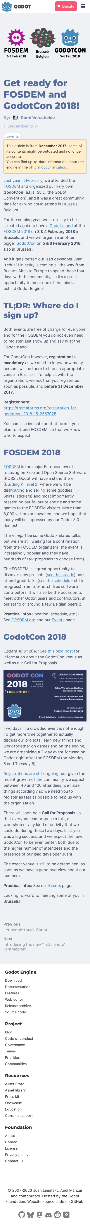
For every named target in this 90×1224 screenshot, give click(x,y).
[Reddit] (57, 1215)
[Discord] (48, 1215)
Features (12, 993)
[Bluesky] (30, 1215)
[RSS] (66, 1215)
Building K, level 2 (21, 484)
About (10, 1135)
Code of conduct (19, 1038)
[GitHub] (21, 1215)
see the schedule (54, 580)
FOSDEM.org (23, 620)
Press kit (12, 1096)
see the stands (60, 574)
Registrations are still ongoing (31, 773)
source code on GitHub (63, 1201)
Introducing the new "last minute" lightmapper (34, 946)
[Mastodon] (39, 1215)
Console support (19, 1115)
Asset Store (14, 1084)
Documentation (17, 987)
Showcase (13, 1103)
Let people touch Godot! (25, 930)
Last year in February (22, 180)
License (11, 1148)
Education (13, 1109)
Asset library (15, 1090)
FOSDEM (11, 186)
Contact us (14, 1161)
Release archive (18, 1006)
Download (13, 980)
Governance (15, 1045)
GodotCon (26, 243)
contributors (29, 1196)
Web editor (14, 999)
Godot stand (61, 225)
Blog (8, 1032)
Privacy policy (16, 1154)
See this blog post (56, 651)
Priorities (12, 1057)
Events (58, 620)
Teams (10, 1051)
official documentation (47, 167)
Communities (16, 1064)
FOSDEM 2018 (16, 231)
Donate (67, 6)
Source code (15, 1012)
